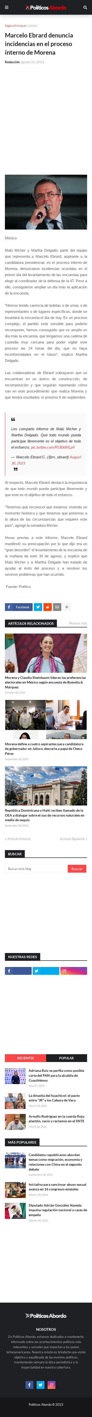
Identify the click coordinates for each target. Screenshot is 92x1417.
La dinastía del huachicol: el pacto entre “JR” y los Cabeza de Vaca (54, 1097)
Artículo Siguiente (72, 839)
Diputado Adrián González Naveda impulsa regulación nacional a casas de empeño (58, 1210)
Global (32, 25)
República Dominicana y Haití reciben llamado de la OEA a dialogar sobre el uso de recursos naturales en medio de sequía (44, 815)
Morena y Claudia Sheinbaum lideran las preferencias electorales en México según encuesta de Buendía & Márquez (45, 682)
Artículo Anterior (19, 839)
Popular (66, 1058)
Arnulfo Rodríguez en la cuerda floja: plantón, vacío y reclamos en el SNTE (57, 1118)
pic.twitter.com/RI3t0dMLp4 (53, 447)
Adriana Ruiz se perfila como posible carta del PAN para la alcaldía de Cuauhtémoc (56, 1075)
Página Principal (15, 25)
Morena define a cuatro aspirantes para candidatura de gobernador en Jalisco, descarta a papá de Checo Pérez (44, 749)
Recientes (25, 1058)
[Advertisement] (46, 116)
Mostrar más (78, 623)
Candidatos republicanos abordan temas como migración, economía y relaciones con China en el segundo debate (55, 1162)
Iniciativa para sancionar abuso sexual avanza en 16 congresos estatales (57, 1186)
